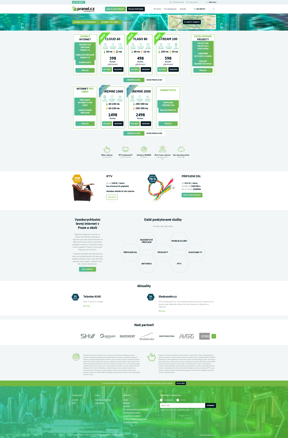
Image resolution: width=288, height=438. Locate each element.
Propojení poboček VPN (168, 103)
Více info (107, 69)
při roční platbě (106, 157)
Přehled (85, 70)
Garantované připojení (85, 111)
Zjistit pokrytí (192, 22)
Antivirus (126, 406)
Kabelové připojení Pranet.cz (85, 56)
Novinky (126, 403)
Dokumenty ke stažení (132, 416)
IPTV (74, 403)
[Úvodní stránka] (84, 9)
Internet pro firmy (109, 22)
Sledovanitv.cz (168, 296)
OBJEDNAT (118, 69)
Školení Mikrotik (168, 110)
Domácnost (168, 400)
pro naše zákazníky (125, 157)
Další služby (99, 403)
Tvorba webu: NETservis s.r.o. (207, 435)
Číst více (86, 306)
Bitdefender (144, 157)
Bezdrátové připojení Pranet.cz (85, 47)
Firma (183, 400)
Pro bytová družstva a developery (203, 46)
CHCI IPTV (112, 197)
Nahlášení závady (178, 2)
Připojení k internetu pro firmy (85, 102)
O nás (125, 400)
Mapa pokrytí (193, 2)
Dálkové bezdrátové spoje (203, 62)
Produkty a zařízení (130, 422)
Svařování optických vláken (203, 54)
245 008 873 (79, 2)
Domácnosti (85, 62)
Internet (75, 400)
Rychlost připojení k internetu (134, 419)
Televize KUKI (92, 296)
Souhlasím (181, 383)
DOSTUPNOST (87, 269)
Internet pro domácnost (84, 22)
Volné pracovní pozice (131, 412)
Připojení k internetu (103, 400)
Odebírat (211, 405)
